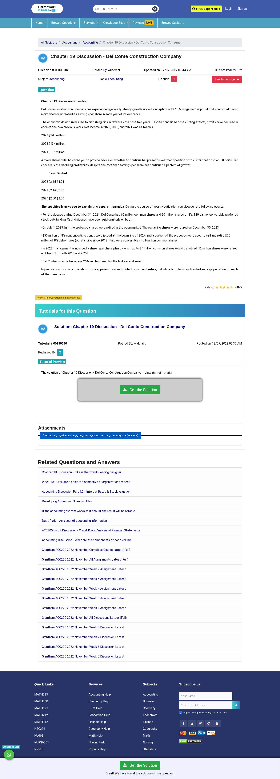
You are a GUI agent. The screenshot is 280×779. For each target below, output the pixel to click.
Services (89, 23)
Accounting (57, 79)
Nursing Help (97, 742)
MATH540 (41, 701)
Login (228, 8)
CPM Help (95, 708)
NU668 (38, 735)
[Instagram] (192, 723)
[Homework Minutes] (47, 8)
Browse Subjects (172, 23)
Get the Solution (142, 390)
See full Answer (226, 79)
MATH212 (41, 715)
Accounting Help (100, 694)
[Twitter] (200, 723)
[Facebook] (183, 723)
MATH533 (41, 694)
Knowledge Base (114, 23)
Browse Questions (63, 23)
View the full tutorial (158, 373)
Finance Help (97, 722)
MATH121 (41, 708)
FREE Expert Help (207, 9)
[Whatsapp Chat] (9, 755)
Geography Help (99, 729)
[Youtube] (209, 723)
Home (39, 23)
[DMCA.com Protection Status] (190, 741)
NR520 (38, 749)
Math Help (96, 735)
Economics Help (99, 715)
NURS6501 (41, 742)
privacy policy (204, 713)
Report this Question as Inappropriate (58, 297)
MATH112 (41, 722)
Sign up (242, 8)
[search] (155, 9)
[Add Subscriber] (236, 705)
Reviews (143, 23)
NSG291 (39, 729)
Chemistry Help (99, 701)
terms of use (220, 713)
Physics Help (97, 749)
